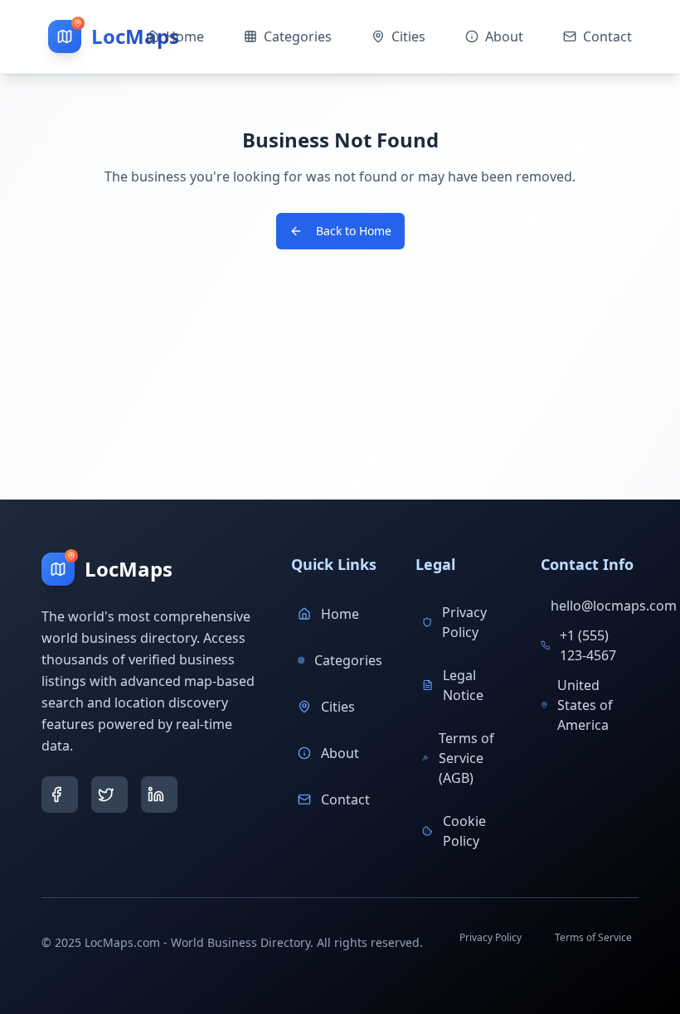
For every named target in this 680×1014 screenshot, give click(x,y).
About (340, 753)
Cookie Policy (464, 831)
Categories (348, 660)
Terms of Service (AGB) (466, 758)
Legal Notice (463, 685)
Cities (338, 707)
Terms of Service (593, 937)
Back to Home (353, 231)
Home (340, 614)
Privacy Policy (464, 622)
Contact (345, 799)
